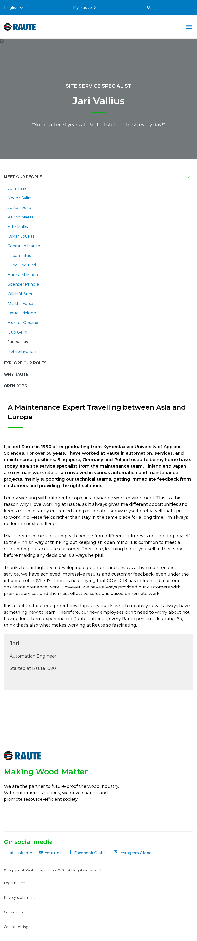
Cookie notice (15, 912)
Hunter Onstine (23, 322)
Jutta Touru (19, 207)
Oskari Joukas (21, 236)
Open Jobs (15, 386)
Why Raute (16, 374)
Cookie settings (17, 927)
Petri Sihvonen (22, 351)
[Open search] (149, 7)
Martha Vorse (20, 303)
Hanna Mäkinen (23, 274)
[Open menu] (189, 27)
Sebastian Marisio (24, 246)
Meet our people (23, 177)
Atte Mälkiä (18, 226)
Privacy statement (19, 897)
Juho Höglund (22, 265)
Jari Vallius (18, 342)
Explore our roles (25, 363)
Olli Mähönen (21, 294)
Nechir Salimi (20, 198)
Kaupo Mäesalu (22, 217)
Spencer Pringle (23, 284)
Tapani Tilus (19, 255)
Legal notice (14, 883)
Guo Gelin (17, 332)
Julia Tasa (17, 188)
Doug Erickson (22, 313)
